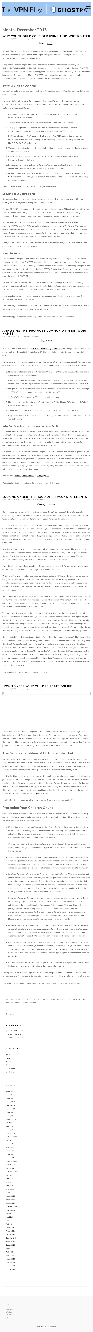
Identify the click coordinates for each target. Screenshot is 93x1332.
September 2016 (11, 1161)
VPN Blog (9, 1312)
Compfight (41, 475)
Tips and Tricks (25, 316)
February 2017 (11, 1154)
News (13, 672)
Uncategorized (10, 1072)
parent (55, 983)
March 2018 (10, 1147)
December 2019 (11, 1133)
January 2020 (10, 1130)
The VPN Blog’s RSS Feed (14, 1038)
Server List (9, 1309)
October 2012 (10, 1269)
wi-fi (56, 316)
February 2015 (11, 1193)
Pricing (8, 1307)
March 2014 (10, 1228)
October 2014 (10, 1203)
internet (48, 983)
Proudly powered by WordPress (46, 1327)
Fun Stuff (15, 483)
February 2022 (11, 1098)
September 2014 (11, 1207)
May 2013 (9, 1248)
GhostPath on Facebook (13, 1034)
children (40, 983)
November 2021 (11, 1109)
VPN (10, 177)
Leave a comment (38, 499)
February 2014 (11, 1231)
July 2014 (9, 1214)
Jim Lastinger (25, 39)
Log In (8, 1317)
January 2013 (10, 1259)
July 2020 (9, 1123)
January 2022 (10, 1102)
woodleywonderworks (24, 475)
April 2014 (9, 1224)
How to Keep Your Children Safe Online (37, 686)
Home (8, 1304)
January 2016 (10, 1168)
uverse (42, 483)
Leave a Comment (39, 672)
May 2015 (9, 1182)
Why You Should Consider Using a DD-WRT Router (46, 36)
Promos (8, 1061)
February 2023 (11, 1091)
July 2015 (9, 1175)
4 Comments (37, 39)
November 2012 (11, 1266)
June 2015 (9, 1179)
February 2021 (11, 1112)
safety (61, 983)
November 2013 (11, 1242)
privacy (27, 672)
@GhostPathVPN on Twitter (15, 1031)
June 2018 (9, 1144)
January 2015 (10, 1196)
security (50, 316)
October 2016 (10, 1158)
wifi (60, 316)
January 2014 (10, 1235)
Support (14, 316)
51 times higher (33, 793)
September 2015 (11, 1172)
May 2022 (9, 1095)
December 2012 (11, 1263)
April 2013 (9, 1252)
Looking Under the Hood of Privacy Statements (44, 497)
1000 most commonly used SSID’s (47, 348)
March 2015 (10, 1189)
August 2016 (10, 1165)
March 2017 (10, 1151)
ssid (36, 483)
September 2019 (11, 1137)
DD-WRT (6, 51)
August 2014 (10, 1210)
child (34, 983)
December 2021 (11, 1105)
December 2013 (11, 1238)
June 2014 (9, 1217)
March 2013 (10, 1255)
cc (48, 475)
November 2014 (11, 1200)
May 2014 (9, 1221)
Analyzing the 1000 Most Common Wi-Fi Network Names (44, 332)
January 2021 (10, 1116)
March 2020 (10, 1126)
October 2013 (10, 1245)
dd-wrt (43, 316)
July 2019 (9, 1140)
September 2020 (11, 1119)
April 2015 (9, 1186)
